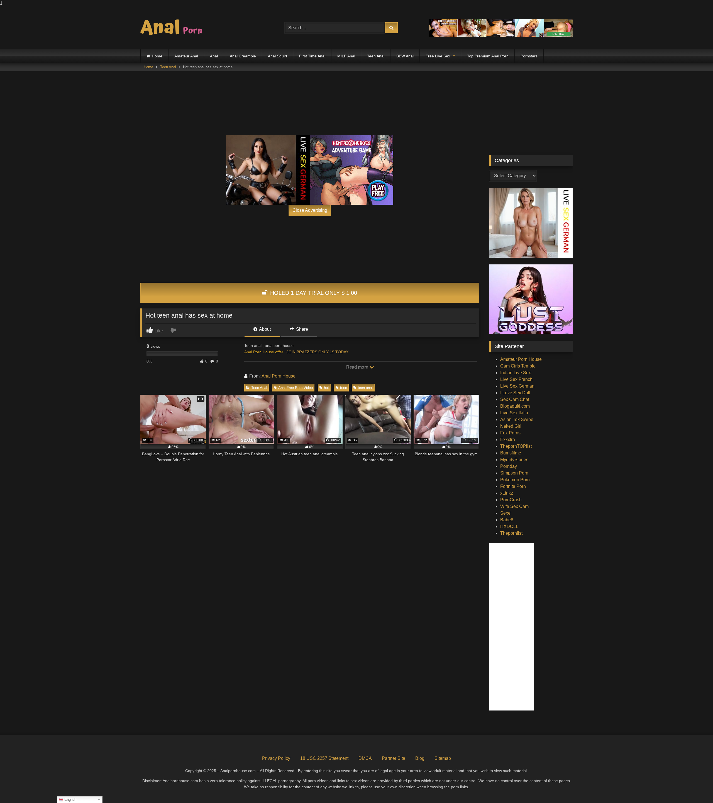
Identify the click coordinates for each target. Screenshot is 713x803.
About (264, 329)
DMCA (365, 758)
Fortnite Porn (513, 486)
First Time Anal (312, 56)
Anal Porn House (279, 376)
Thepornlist (511, 533)
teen (343, 388)
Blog (419, 758)
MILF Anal (346, 56)
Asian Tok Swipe (516, 419)
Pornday (508, 466)
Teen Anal (375, 56)
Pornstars (529, 56)
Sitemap (442, 758)
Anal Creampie (243, 56)
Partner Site (393, 758)
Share (301, 329)
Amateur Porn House (521, 359)
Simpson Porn (514, 473)
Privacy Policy (276, 758)
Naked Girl (510, 426)
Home (157, 56)
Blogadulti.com (515, 406)
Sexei (506, 513)
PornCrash (511, 499)
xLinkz (506, 493)
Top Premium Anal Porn (488, 56)
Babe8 (506, 519)
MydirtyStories (514, 459)
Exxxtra (507, 439)
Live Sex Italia (514, 412)
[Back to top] (696, 787)
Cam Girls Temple (518, 366)
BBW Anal (405, 56)
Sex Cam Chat (514, 399)
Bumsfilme (510, 453)
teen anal (365, 388)
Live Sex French (516, 379)
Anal (214, 56)
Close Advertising (309, 210)
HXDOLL (509, 526)
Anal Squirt (277, 56)
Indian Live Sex (515, 372)
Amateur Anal (186, 56)
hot (326, 388)
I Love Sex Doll (515, 392)
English (69, 799)
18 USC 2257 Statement (324, 758)
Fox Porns (510, 432)
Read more (357, 367)
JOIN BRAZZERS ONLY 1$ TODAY (317, 352)
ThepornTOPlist (516, 446)
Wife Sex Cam (514, 506)
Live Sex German (517, 386)
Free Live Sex (438, 56)
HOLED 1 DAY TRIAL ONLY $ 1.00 (312, 293)
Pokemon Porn (515, 479)
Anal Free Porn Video (295, 388)
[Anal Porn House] (173, 28)
